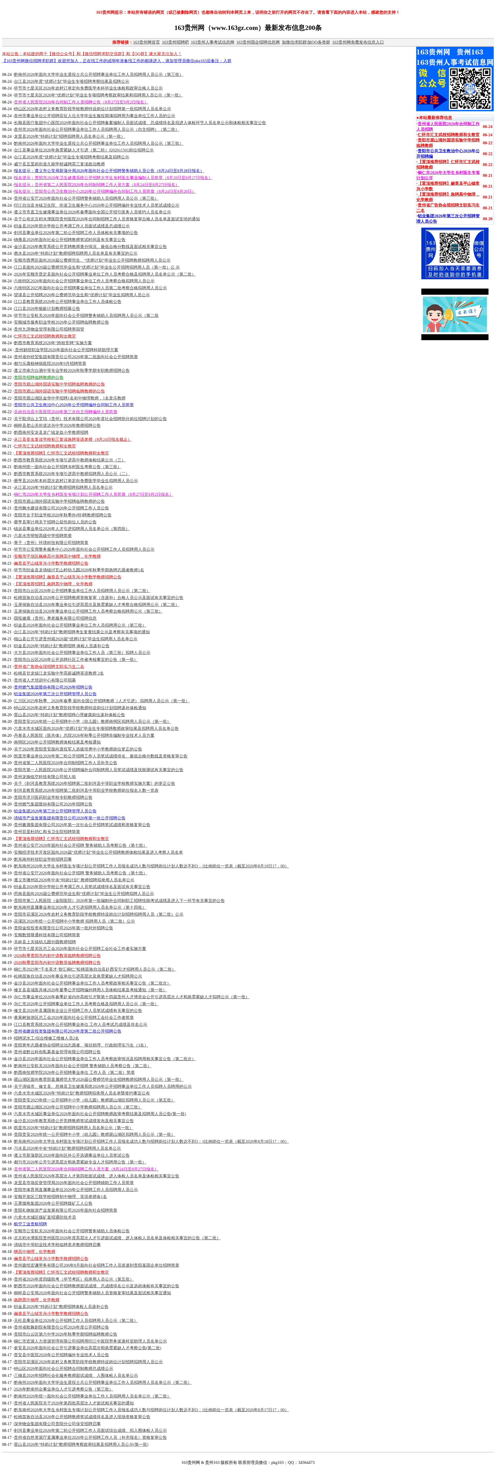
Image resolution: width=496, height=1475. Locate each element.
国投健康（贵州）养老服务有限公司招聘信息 (55, 618)
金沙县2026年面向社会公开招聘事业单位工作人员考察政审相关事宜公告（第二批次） (92, 983)
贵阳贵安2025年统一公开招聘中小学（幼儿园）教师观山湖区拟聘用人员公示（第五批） (94, 1100)
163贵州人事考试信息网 (212, 42)
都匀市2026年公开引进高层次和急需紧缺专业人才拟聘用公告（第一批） (80, 1162)
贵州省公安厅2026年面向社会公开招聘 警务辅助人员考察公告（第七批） (80, 845)
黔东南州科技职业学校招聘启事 (43, 859)
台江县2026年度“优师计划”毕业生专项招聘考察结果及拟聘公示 (71, 81)
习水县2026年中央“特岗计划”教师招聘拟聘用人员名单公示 (67, 1148)
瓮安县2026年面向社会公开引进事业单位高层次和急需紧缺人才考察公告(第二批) (87, 1348)
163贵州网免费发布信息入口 (358, 42)
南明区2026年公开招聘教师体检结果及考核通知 (57, 742)
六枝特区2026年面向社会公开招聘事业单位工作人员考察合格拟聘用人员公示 (84, 281)
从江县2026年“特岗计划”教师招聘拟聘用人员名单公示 (63, 487)
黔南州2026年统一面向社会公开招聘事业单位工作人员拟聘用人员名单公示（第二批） (92, 1396)
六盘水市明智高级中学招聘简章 (43, 535)
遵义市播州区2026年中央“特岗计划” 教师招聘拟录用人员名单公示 (74, 880)
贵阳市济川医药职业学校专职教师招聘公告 (53, 797)
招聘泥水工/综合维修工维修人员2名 (46, 1038)
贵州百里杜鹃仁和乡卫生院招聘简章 (47, 832)
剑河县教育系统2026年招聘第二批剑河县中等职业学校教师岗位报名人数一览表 (86, 790)
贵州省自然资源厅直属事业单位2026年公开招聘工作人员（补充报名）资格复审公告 (90, 1437)
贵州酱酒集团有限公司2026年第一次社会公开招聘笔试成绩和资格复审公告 (82, 825)
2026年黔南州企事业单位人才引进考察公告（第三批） (63, 1389)
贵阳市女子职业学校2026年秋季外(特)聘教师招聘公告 (63, 515)
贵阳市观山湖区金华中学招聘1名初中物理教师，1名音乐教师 (70, 398)
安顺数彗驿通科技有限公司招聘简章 (47, 935)
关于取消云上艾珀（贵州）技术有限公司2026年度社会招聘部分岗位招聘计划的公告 (90, 419)
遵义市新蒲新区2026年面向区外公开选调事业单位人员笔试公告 (72, 1155)
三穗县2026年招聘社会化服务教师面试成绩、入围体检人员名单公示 (76, 1375)
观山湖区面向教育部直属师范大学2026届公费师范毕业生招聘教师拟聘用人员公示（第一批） (98, 1079)
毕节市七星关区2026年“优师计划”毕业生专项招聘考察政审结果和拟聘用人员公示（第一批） (98, 95)
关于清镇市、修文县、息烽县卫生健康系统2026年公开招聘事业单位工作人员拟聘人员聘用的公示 (103, 1086)
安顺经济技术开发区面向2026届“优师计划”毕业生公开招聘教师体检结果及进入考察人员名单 (98, 852)
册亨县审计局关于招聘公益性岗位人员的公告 (55, 522)
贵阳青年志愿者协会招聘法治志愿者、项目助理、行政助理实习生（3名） (81, 1045)
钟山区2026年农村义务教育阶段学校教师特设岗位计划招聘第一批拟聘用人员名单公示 (92, 109)
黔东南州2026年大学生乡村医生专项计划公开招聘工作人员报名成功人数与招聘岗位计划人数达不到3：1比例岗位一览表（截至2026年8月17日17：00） (151, 1410)
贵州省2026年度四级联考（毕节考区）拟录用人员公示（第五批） (74, 1279)
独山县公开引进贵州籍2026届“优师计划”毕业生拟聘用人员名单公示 (75, 639)
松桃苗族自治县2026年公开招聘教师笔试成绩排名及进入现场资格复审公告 (82, 1417)
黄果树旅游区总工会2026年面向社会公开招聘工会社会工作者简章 (74, 1017)
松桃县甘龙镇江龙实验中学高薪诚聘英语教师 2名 (59, 673)
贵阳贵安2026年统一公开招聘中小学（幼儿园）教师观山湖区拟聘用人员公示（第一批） (94, 1134)
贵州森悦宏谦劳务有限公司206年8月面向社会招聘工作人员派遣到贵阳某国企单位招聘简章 (96, 1265)
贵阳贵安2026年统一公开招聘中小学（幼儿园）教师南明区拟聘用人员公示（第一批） (92, 721)
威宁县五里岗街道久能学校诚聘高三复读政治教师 (59, 164)
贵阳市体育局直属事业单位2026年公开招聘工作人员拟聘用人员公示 (76, 1189)
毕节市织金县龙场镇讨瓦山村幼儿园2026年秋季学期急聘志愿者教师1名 (79, 570)
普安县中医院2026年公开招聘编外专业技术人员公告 (61, 1355)
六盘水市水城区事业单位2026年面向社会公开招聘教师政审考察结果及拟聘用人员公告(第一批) (100, 1114)
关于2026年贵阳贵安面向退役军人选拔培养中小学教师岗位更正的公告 (78, 749)
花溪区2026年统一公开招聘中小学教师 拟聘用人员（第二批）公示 (74, 921)
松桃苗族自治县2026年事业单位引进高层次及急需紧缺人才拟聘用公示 (78, 976)
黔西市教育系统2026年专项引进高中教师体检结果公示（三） (70, 460)
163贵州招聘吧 (175, 42)
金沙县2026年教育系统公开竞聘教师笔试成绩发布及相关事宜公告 (74, 1121)
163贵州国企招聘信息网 (258, 42)
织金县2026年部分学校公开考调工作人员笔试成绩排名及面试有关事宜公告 (82, 886)
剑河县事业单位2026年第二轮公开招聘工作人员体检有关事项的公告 (76, 232)
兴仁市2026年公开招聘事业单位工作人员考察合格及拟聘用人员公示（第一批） (86, 1004)
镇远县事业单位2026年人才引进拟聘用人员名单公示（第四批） (72, 529)
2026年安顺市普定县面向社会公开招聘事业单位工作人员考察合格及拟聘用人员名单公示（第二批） (105, 274)
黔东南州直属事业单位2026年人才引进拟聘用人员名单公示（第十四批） (80, 907)
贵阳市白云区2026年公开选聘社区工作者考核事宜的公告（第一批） (76, 659)
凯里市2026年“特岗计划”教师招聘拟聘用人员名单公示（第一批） (73, 1128)
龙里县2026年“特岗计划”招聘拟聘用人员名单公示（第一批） (69, 136)
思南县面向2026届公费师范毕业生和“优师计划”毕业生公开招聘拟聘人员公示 (84, 893)
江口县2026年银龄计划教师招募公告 (47, 308)
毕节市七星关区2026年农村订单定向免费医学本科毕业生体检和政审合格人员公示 (88, 88)
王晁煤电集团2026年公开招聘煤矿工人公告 (53, 1203)
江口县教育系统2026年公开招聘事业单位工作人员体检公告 (67, 301)
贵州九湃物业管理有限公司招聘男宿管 (49, 329)
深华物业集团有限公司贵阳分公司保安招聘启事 (57, 1424)
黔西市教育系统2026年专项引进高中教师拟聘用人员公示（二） (72, 474)
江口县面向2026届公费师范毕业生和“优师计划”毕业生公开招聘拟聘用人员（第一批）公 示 (97, 267)
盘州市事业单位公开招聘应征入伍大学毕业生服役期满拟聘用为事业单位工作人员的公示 (94, 116)
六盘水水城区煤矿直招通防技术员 (45, 1217)
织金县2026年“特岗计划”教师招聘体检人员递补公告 (61, 1306)
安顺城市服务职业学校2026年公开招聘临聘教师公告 (61, 322)
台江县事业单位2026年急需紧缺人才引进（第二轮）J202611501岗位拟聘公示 (84, 150)
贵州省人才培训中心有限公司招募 (45, 680)
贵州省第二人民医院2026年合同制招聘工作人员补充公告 (65, 763)
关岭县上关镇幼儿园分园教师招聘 (45, 942)
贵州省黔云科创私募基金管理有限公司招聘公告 (57, 1052)
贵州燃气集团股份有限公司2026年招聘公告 (53, 804)
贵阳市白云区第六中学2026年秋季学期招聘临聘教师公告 (65, 1334)
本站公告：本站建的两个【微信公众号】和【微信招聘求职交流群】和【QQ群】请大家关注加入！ (92, 54)
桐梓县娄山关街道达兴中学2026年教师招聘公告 (57, 425)
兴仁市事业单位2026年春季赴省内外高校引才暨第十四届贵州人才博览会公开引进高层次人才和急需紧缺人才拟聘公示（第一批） (132, 997)
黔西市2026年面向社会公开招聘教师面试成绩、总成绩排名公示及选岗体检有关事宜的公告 (96, 1286)
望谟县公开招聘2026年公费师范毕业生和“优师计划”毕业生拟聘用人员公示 (82, 295)
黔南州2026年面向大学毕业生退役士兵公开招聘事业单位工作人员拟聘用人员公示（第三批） (98, 74)
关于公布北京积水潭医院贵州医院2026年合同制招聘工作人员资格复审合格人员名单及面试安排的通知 (107, 219)
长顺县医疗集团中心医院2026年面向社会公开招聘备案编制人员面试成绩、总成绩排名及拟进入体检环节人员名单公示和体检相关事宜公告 (140, 123)
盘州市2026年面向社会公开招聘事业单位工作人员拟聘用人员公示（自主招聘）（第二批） (96, 129)
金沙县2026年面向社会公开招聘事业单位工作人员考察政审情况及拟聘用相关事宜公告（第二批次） (105, 1059)
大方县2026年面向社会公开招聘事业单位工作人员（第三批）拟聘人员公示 (82, 652)
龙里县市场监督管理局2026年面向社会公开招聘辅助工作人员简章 (74, 1183)
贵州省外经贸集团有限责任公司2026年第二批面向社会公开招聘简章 (76, 357)
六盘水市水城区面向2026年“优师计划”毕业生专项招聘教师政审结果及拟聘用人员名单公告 (96, 728)
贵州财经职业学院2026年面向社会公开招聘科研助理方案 (66, 350)
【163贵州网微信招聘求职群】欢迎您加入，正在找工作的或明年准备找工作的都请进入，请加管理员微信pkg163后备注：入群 (116, 61)
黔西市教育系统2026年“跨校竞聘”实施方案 (53, 343)
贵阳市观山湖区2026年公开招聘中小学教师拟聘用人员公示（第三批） (78, 1107)
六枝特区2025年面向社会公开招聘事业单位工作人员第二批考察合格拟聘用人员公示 (90, 288)
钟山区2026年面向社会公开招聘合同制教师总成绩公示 (63, 1368)
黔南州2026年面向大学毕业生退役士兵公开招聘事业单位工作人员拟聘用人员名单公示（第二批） (103, 1382)
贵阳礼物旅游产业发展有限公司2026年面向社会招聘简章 (65, 1210)
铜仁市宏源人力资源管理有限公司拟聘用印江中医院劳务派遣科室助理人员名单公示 (90, 1341)
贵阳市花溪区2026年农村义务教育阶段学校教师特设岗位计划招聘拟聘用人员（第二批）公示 (98, 914)
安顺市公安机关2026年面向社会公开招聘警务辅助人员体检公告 (72, 1231)
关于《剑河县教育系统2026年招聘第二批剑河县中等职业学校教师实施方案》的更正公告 (94, 783)
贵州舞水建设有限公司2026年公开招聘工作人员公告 (61, 508)
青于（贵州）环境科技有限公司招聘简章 (51, 542)
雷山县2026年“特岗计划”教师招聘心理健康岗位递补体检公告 (69, 715)
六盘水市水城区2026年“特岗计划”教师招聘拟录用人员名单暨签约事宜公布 (82, 1093)
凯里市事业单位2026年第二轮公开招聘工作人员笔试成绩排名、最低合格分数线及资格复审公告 (101, 756)
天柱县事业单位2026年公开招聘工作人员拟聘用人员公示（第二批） (76, 1320)
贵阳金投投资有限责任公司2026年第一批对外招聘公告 (63, 928)
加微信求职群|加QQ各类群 (306, 42)
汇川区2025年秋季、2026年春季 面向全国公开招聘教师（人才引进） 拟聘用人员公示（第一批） (102, 701)
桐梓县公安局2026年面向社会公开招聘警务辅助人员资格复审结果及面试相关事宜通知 (92, 1293)
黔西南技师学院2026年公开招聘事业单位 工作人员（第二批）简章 (74, 1072)
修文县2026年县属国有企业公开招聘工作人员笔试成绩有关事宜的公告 (78, 1010)
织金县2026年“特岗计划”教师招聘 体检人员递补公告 (62, 646)
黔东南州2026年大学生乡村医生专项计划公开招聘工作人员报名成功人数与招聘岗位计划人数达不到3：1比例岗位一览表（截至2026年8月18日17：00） (151, 1141)
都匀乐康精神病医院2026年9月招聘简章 (50, 363)
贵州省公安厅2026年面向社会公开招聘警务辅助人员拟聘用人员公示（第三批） (86, 198)
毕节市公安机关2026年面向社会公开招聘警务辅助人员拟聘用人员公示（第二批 (86, 315)
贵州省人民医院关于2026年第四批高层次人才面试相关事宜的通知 (74, 1403)
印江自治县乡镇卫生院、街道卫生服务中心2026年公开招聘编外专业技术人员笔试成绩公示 (96, 205)
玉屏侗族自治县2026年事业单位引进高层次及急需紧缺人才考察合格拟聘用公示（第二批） (96, 604)
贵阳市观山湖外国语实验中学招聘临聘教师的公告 (59, 501)
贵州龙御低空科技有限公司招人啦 (45, 777)
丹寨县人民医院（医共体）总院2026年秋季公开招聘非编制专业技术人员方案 (84, 735)
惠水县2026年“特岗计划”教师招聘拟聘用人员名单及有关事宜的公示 (75, 253)
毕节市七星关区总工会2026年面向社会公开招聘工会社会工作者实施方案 (80, 948)
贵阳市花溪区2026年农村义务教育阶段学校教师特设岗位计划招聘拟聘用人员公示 (88, 1362)
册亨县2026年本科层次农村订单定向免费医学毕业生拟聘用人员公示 (76, 481)
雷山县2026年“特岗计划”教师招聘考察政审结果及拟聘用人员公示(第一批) (81, 1444)
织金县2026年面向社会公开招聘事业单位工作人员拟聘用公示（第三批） (80, 625)
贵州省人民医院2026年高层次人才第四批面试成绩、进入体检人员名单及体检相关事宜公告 (96, 1176)
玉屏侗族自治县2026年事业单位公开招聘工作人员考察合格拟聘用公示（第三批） (88, 611)
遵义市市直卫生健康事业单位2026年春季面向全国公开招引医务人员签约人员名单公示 (92, 212)
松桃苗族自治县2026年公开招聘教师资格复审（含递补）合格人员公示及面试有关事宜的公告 (98, 597)
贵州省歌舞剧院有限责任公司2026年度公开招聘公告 (61, 1327)
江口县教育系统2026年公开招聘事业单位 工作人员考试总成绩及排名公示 (80, 1024)
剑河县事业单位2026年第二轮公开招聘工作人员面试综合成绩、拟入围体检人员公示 (90, 1430)
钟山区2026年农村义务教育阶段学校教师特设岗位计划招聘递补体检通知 (80, 708)
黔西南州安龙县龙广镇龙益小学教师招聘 (51, 432)
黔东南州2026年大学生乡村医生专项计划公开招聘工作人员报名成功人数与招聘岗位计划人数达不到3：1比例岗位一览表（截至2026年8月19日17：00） (151, 866)
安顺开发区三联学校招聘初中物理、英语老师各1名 (60, 1196)
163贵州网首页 (146, 42)
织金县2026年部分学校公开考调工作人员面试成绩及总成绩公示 (72, 226)
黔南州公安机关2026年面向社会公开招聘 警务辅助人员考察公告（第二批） (82, 1066)
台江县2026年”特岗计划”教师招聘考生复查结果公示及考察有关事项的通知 (82, 632)
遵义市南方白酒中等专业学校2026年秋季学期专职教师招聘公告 (72, 370)
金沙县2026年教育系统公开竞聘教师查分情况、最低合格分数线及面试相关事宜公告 (90, 246)
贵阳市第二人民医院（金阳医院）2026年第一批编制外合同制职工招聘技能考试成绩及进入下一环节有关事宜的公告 (119, 900)
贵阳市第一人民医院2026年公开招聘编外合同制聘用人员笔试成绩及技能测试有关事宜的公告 (98, 770)
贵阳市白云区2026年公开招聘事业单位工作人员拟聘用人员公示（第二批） (82, 590)
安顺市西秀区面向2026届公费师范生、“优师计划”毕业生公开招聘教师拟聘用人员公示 (92, 260)
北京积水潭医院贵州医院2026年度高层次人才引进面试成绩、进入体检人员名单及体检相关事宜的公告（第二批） (117, 1238)
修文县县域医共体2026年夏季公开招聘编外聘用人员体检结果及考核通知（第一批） (90, 990)
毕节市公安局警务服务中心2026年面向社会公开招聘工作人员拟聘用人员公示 (84, 549)
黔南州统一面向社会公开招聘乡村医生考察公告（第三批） (67, 467)
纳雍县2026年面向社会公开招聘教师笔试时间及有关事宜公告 (70, 239)
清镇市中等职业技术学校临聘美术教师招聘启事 (57, 1244)
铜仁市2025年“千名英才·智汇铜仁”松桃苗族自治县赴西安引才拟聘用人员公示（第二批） (95, 969)
